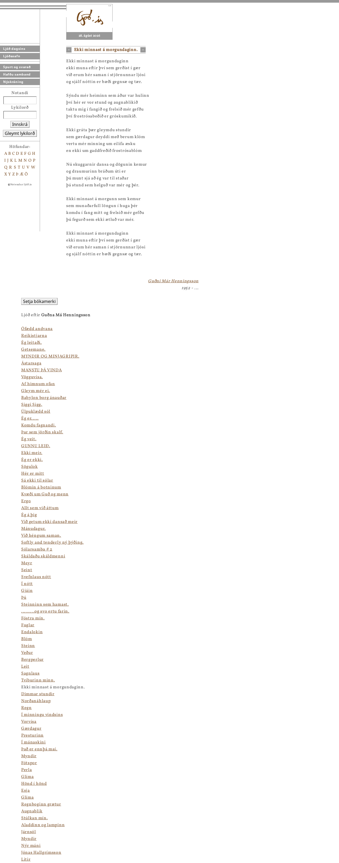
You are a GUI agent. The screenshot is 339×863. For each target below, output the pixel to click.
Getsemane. (33, 350)
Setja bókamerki (39, 301)
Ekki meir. (31, 453)
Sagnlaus (30, 673)
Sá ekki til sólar (37, 480)
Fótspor (29, 763)
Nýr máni (31, 846)
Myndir (29, 756)
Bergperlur (32, 660)
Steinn (28, 646)
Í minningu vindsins (42, 715)
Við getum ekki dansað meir (49, 522)
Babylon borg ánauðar (43, 398)
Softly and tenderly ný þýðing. (52, 542)
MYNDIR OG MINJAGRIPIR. (50, 356)
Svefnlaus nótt (36, 577)
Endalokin (32, 632)
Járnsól (28, 832)
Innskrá (20, 124)
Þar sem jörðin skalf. (42, 432)
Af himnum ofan (38, 384)
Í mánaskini (33, 742)
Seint (26, 570)
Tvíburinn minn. (38, 680)
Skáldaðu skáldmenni (43, 556)
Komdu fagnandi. (38, 425)
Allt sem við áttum (40, 508)
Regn (26, 708)
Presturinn (32, 735)
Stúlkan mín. (34, 818)
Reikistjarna (34, 336)
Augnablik (31, 811)
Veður (27, 653)
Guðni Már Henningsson (173, 281)
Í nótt (27, 584)
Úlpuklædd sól (35, 412)
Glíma (27, 777)
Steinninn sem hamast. (45, 604)
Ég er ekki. (32, 460)
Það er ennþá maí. (39, 749)
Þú (23, 598)
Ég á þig (29, 515)
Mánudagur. (33, 529)
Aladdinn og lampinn (43, 825)
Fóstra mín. (33, 618)
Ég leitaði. (31, 343)
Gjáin (27, 591)
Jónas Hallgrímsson (41, 853)
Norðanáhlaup (36, 701)
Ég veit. (29, 439)
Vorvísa (29, 722)
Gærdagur (31, 729)
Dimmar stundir (38, 694)
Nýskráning (13, 82)
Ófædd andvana (37, 329)
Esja (25, 791)
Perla (26, 770)
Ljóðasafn (11, 56)
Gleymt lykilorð (20, 133)
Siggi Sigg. (31, 405)
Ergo (26, 501)
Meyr (26, 563)
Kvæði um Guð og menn (45, 494)
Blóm (26, 639)
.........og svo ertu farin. (45, 611)
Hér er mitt (32, 474)
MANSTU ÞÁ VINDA (41, 370)
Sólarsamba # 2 (36, 549)
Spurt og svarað (17, 67)
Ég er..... (30, 418)
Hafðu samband (17, 74)
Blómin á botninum (41, 487)
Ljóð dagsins (14, 48)
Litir (26, 859)
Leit (25, 667)
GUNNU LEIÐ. (35, 446)
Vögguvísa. (32, 377)
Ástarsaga (31, 363)
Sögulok (29, 467)
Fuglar (27, 625)
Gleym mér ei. (35, 391)
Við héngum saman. (41, 536)
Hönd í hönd (34, 784)
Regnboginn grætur (41, 804)
